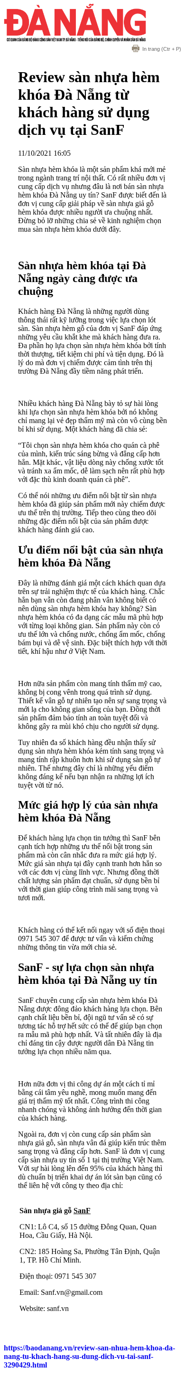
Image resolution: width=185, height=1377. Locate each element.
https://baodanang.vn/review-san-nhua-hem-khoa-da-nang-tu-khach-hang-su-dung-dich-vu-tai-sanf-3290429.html (89, 1356)
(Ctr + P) (161, 49)
